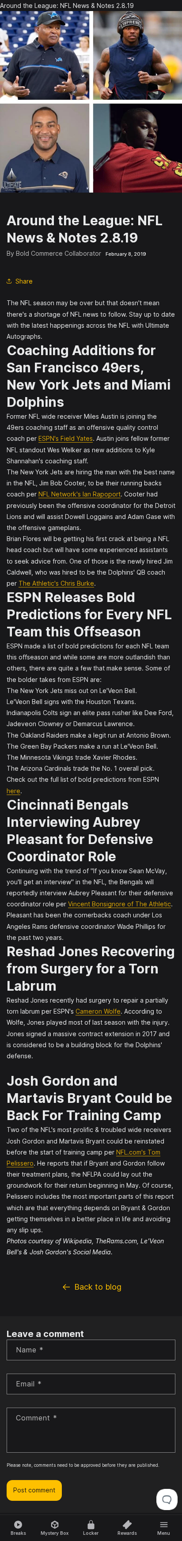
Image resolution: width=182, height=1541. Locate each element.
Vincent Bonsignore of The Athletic (119, 904)
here (13, 791)
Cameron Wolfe (98, 1011)
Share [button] (24, 281)
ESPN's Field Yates (65, 438)
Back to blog (97, 1286)
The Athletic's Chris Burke (56, 583)
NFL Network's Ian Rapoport (79, 494)
